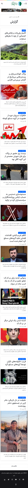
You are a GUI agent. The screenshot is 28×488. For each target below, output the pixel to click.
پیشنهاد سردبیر (22, 113)
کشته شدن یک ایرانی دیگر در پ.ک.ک (15, 322)
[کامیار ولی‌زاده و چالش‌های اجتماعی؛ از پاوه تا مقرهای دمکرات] (14, 52)
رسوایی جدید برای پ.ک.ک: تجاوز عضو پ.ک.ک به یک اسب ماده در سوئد (15, 280)
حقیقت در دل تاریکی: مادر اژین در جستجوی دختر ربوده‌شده (15, 403)
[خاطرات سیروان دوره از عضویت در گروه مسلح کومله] (14, 131)
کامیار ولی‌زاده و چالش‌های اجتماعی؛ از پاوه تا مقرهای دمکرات (15, 36)
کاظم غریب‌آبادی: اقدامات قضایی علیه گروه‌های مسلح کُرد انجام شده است (15, 238)
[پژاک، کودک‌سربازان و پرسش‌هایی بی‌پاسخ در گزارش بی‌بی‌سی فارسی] (14, 92)
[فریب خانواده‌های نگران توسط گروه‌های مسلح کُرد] (14, 376)
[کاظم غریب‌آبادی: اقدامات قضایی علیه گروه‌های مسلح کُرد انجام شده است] (14, 254)
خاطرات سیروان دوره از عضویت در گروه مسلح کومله (14, 117)
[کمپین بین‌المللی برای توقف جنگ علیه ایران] (14, 10)
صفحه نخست (15, 17)
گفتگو (24, 30)
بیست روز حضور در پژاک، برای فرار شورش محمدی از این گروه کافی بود (15, 156)
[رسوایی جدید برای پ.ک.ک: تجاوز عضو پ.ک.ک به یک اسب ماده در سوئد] (14, 297)
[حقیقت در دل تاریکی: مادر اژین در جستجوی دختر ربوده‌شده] (14, 431)
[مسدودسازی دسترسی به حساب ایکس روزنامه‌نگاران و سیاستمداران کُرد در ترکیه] (14, 213)
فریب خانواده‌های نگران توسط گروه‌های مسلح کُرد (15, 363)
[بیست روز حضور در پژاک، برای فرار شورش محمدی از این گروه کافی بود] (14, 172)
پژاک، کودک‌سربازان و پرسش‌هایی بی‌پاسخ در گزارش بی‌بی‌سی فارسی (16, 76)
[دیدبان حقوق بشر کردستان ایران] (17, 3)
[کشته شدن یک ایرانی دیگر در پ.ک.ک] (14, 337)
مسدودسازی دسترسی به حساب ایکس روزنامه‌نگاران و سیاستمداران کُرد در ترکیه (14, 197)
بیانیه (24, 71)
